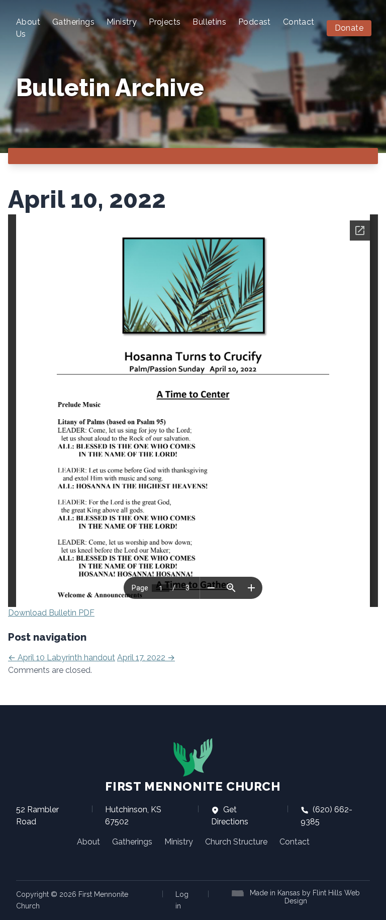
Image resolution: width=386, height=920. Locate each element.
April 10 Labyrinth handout (61, 657)
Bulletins (209, 22)
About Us (28, 28)
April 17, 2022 (146, 657)
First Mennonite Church (192, 786)
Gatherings (73, 22)
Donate (349, 28)
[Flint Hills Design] (240, 892)
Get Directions (229, 815)
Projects (164, 22)
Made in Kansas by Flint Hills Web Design (305, 897)
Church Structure (236, 842)
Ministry (122, 22)
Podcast (254, 22)
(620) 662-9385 (326, 815)
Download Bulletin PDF (51, 613)
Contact (299, 22)
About (88, 842)
